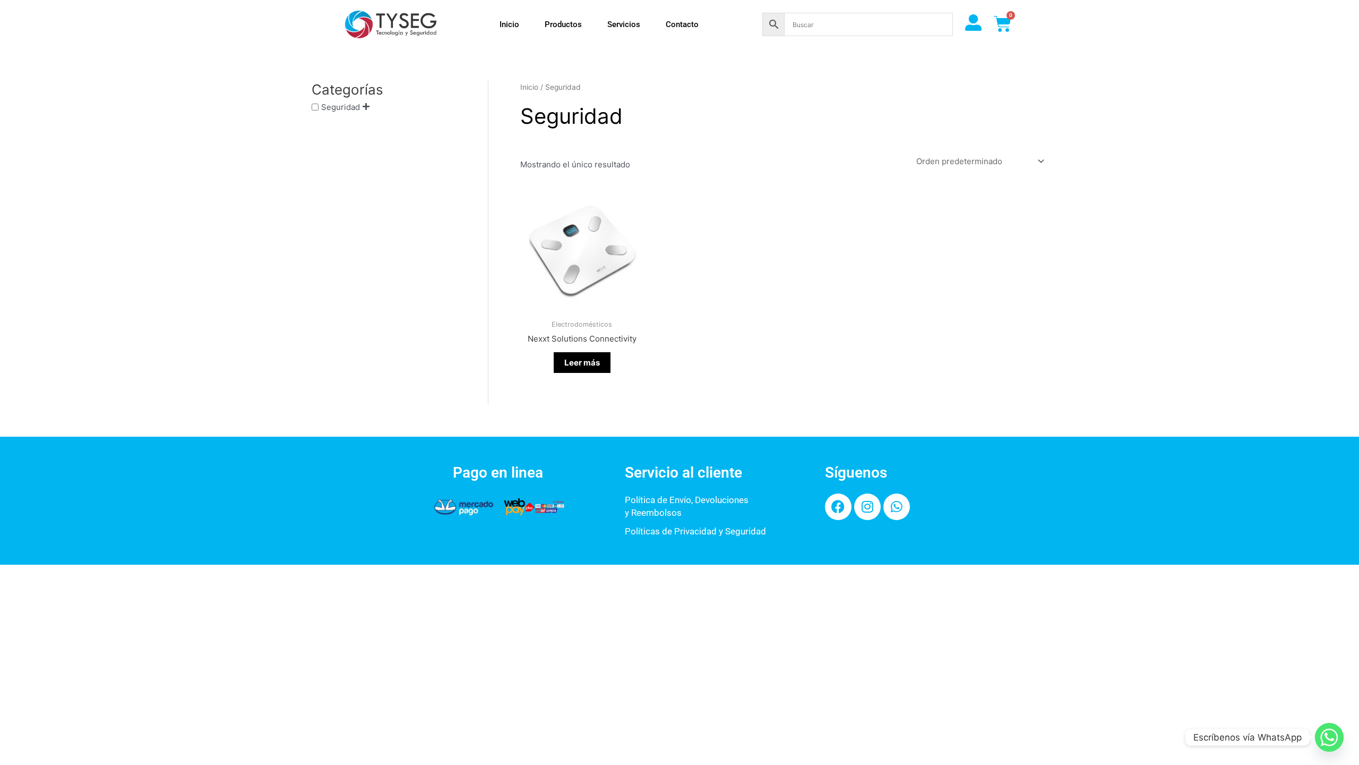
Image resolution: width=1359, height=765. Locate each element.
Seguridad (340, 107)
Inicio (509, 24)
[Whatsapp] (1329, 737)
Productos (563, 24)
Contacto (682, 24)
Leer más (582, 363)
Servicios (623, 24)
